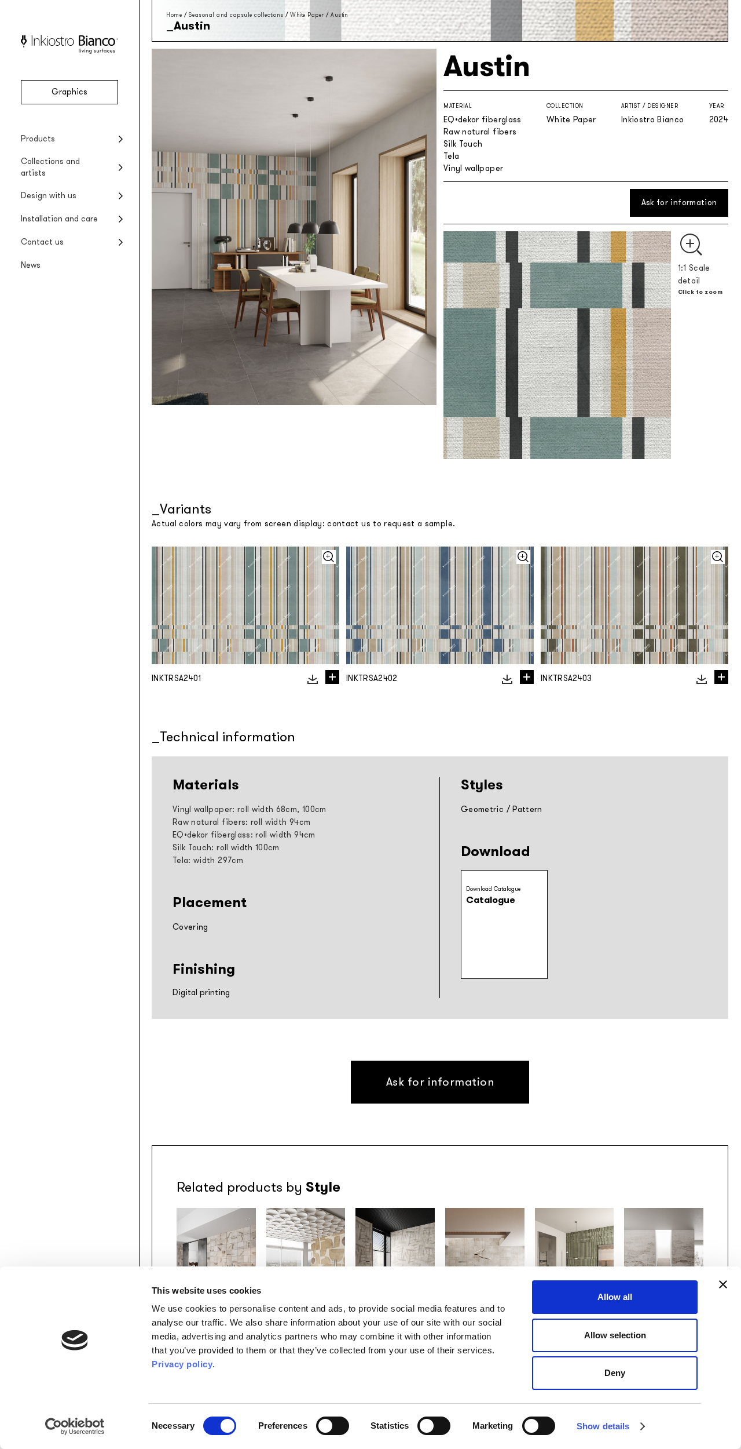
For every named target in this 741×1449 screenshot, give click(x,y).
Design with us (48, 195)
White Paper (307, 15)
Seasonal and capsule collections (236, 15)
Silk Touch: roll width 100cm (226, 847)
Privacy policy (182, 1364)
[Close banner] (723, 1284)
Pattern (527, 809)
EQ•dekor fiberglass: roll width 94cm (244, 834)
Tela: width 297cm (208, 860)
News (31, 265)
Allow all (614, 1297)
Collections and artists (50, 167)
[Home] (69, 51)
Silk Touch (463, 144)
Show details (603, 1426)
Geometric (482, 809)
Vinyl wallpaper (473, 168)
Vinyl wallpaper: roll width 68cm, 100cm (250, 809)
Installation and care (59, 218)
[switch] (332, 1426)
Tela (451, 156)
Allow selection (615, 1335)
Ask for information (679, 202)
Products (38, 138)
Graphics (69, 91)
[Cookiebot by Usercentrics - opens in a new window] (75, 1426)
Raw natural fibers (479, 131)
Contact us (42, 241)
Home (174, 15)
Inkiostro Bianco (652, 119)
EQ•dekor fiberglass (482, 119)
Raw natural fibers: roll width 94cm (241, 822)
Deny (614, 1373)
